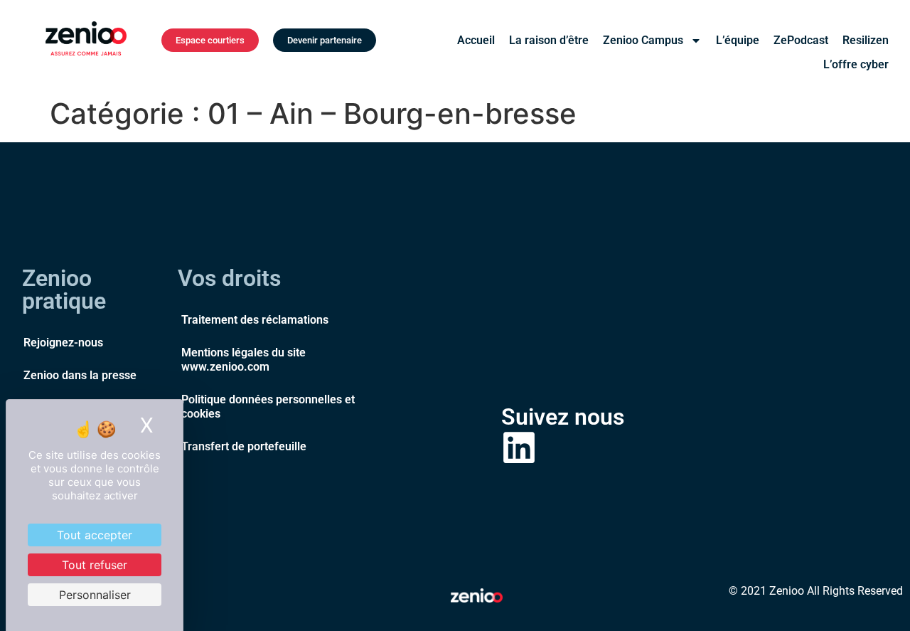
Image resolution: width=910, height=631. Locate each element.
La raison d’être (549, 40)
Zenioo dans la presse (79, 375)
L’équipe (737, 40)
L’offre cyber (856, 64)
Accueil (476, 40)
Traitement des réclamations (254, 320)
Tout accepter (94, 535)
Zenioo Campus (643, 40)
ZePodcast (801, 40)
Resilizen (865, 40)
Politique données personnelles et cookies (268, 406)
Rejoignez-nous (63, 342)
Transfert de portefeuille (243, 446)
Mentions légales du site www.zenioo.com (243, 359)
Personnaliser (95, 595)
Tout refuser (94, 565)
